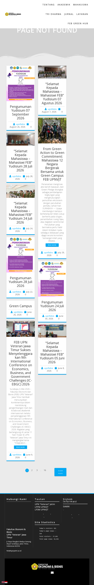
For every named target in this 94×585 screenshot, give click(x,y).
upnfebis (20, 124)
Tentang (48, 4)
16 (46, 469)
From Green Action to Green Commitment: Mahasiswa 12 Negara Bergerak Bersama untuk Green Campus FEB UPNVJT (52, 164)
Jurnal (69, 14)
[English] (3, 582)
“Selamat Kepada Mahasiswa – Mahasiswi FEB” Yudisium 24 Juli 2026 (20, 212)
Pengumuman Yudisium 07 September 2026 (20, 112)
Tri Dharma (53, 14)
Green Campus (20, 306)
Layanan (82, 14)
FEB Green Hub (78, 23)
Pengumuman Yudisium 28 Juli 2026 (20, 282)
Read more (52, 245)
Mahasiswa (80, 4)
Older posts (60, 472)
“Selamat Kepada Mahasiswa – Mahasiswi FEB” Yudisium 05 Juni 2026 (52, 352)
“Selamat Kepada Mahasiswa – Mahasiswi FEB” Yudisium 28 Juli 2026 (20, 160)
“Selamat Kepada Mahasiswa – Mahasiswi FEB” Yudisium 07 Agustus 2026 (52, 93)
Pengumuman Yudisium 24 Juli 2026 (52, 306)
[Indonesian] (6, 582)
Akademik (64, 4)
